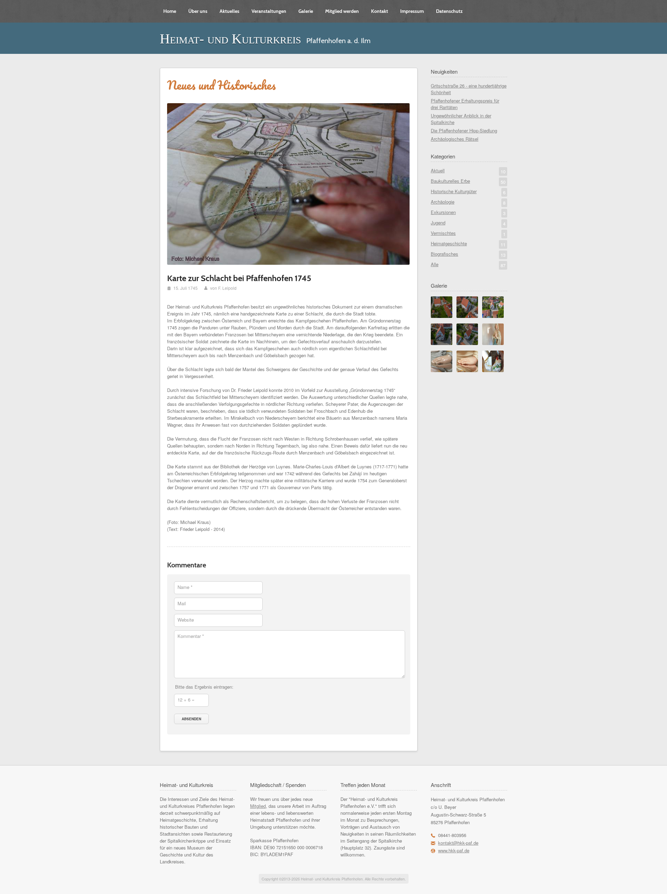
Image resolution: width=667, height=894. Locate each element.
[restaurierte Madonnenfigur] (493, 343)
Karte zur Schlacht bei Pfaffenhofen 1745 (239, 278)
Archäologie (468, 202)
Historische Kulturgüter (468, 192)
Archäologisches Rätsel (454, 139)
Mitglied (258, 806)
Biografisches (468, 254)
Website (186, 619)
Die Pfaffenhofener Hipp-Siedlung (464, 130)
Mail (182, 603)
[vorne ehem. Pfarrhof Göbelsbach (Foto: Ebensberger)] (467, 343)
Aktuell (468, 171)
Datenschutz (449, 11)
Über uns (197, 11)
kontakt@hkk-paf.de (458, 842)
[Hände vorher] (441, 370)
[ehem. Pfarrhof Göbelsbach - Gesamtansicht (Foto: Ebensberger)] (441, 316)
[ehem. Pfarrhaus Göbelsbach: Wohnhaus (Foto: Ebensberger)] (441, 343)
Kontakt (379, 11)
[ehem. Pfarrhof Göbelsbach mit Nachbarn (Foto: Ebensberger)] (493, 316)
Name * (185, 587)
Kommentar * (191, 636)
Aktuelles (229, 11)
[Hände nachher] (467, 370)
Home (169, 11)
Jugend (468, 223)
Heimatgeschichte (468, 244)
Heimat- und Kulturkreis (230, 39)
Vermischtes (468, 233)
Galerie (305, 11)
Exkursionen (468, 212)
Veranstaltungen (269, 11)
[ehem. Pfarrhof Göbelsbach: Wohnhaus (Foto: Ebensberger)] (467, 316)
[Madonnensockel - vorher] (493, 370)
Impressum (412, 11)
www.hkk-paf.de (453, 850)
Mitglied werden (342, 11)
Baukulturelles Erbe (468, 181)
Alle (468, 265)
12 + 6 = (186, 699)
